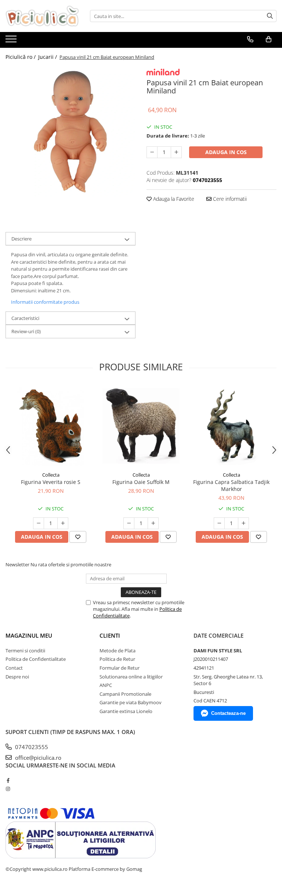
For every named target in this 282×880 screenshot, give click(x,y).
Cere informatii (229, 198)
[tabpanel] (70, 131)
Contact (14, 668)
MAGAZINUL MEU (29, 635)
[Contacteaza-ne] (250, 39)
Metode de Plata (117, 650)
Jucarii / (48, 56)
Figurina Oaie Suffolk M (141, 481)
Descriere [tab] (21, 238)
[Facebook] (8, 780)
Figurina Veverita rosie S (50, 481)
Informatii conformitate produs (45, 302)
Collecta (50, 474)
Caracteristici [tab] (25, 318)
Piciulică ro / (21, 56)
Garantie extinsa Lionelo (126, 711)
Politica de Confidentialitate (36, 659)
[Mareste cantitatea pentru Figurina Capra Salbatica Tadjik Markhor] (243, 523)
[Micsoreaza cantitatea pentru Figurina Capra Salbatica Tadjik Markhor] (219, 523)
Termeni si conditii (25, 650)
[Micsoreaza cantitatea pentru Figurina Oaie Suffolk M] (128, 523)
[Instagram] (8, 788)
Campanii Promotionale (125, 694)
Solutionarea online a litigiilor (131, 676)
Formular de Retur (120, 668)
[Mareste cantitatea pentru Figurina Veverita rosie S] (62, 523)
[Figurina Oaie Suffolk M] (141, 426)
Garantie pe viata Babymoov (131, 702)
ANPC (106, 685)
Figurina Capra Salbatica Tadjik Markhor (231, 485)
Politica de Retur (117, 659)
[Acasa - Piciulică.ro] (42, 16)
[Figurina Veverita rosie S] (50, 426)
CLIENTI (110, 635)
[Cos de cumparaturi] (268, 39)
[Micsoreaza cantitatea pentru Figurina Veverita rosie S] (38, 523)
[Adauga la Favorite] (77, 537)
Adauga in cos (226, 152)
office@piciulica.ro (37, 757)
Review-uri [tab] (26, 331)
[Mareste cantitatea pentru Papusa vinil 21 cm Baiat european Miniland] (176, 152)
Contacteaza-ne (228, 713)
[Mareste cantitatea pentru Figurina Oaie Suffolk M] (153, 523)
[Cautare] (269, 16)
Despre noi (17, 676)
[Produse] (12, 41)
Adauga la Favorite (173, 198)
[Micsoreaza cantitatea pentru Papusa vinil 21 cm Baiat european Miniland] (152, 152)
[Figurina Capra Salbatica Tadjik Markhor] (231, 426)
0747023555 (31, 747)
